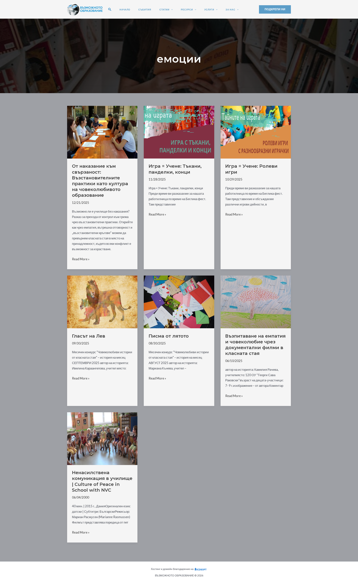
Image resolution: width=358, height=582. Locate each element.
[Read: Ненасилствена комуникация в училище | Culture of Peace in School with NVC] (102, 438)
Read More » (81, 259)
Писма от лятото (169, 336)
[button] (110, 9)
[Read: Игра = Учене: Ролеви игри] (256, 132)
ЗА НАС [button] (230, 10)
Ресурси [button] (187, 10)
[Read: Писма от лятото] (179, 301)
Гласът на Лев (88, 336)
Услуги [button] (209, 10)
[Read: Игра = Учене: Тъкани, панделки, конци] (179, 132)
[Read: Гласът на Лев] (102, 301)
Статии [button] (164, 10)
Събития (144, 10)
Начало (125, 10)
